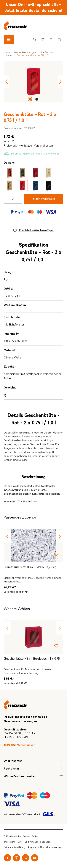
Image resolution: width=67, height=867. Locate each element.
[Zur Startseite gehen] (33, 25)
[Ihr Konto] (51, 39)
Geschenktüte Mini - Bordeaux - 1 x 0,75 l (32, 658)
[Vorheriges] (6, 82)
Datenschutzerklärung (14, 847)
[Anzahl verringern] (8, 198)
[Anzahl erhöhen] (18, 198)
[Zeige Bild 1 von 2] (30, 99)
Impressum (9, 842)
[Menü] (9, 39)
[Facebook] (7, 857)
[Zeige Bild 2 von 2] (36, 99)
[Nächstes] (60, 82)
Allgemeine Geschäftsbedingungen (45, 847)
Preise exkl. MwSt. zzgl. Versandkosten (28, 145)
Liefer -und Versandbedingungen (34, 842)
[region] (33, 81)
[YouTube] (34, 857)
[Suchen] (34, 39)
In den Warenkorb (44, 198)
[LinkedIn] (25, 857)
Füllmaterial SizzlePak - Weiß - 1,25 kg (30, 567)
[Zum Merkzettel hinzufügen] (56, 555)
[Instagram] (16, 857)
